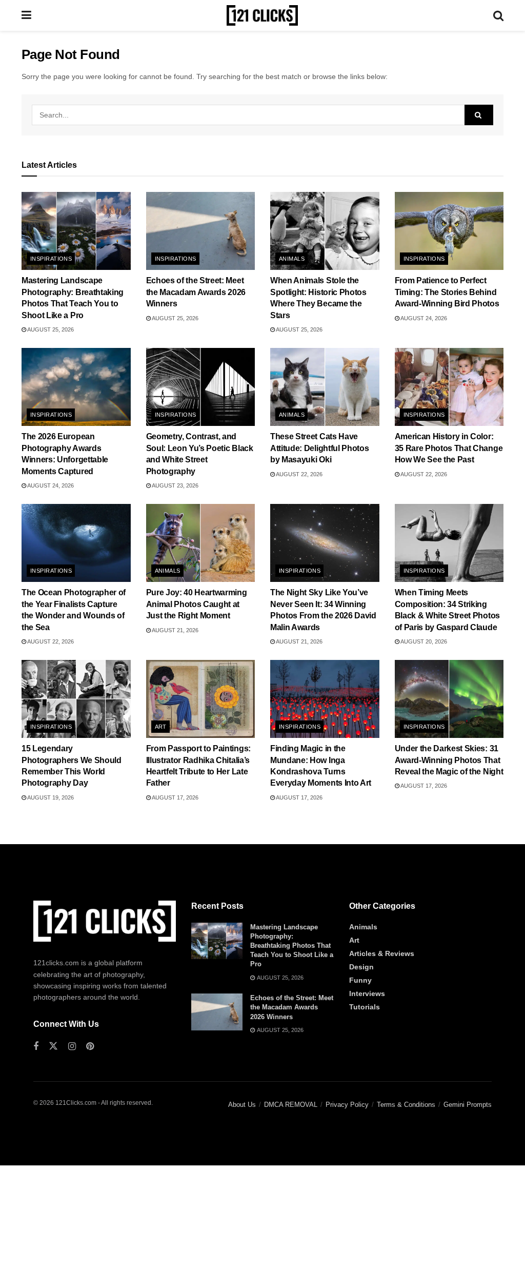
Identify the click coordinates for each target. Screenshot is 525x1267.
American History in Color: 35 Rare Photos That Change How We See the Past (449, 448)
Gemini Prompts (467, 1104)
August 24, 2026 (423, 318)
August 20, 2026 (423, 641)
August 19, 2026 (50, 797)
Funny (360, 980)
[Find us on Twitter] (53, 1046)
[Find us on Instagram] (72, 1046)
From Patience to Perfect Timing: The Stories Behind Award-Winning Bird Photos (447, 292)
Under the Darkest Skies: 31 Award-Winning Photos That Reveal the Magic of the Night (449, 760)
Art (161, 727)
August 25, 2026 (50, 329)
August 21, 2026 (174, 630)
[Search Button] (498, 15)
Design (361, 967)
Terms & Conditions (406, 1104)
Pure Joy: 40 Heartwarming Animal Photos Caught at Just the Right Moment (196, 604)
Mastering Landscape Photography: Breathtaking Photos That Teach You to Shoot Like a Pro (291, 945)
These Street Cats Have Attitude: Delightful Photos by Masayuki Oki (319, 448)
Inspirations (51, 259)
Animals (292, 259)
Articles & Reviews (381, 953)
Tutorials (364, 1007)
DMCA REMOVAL (290, 1104)
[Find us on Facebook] (35, 1046)
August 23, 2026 (174, 485)
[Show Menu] (26, 15)
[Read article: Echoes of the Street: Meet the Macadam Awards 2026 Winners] (200, 231)
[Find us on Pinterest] (90, 1046)
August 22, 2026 (298, 474)
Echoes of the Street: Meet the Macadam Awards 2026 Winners (196, 292)
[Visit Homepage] (262, 15)
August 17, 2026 (174, 797)
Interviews (367, 993)
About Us (242, 1104)
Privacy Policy (347, 1104)
